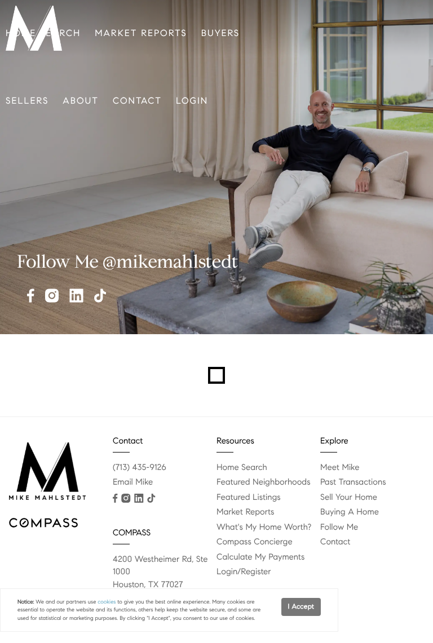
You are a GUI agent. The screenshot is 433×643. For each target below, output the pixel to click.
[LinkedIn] (76, 297)
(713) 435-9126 (139, 468)
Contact (137, 101)
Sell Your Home (348, 498)
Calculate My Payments (260, 557)
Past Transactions (353, 482)
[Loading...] (216, 375)
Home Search (241, 468)
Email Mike (133, 482)
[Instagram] (52, 297)
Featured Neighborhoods (263, 482)
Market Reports (141, 33)
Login (192, 101)
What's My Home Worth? (263, 527)
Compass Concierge (254, 542)
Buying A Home (349, 512)
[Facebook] (30, 297)
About (81, 101)
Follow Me (339, 527)
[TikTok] (100, 297)
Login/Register (243, 572)
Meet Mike (339, 468)
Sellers (27, 101)
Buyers (220, 33)
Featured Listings (248, 498)
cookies (107, 601)
